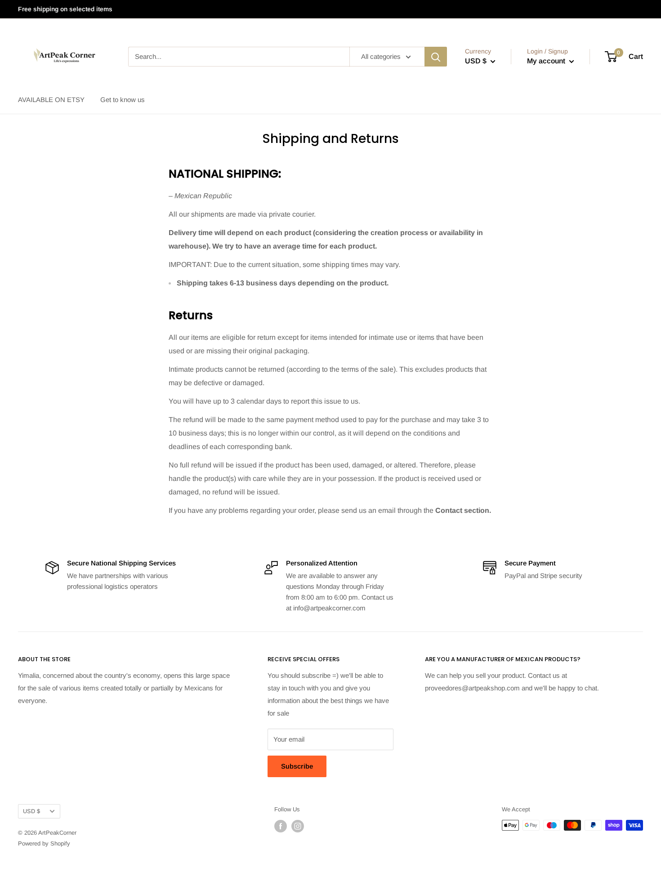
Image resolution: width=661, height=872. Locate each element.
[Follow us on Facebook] (280, 826)
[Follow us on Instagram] (297, 826)
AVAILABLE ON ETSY (51, 99)
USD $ (31, 811)
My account (547, 61)
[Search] (435, 57)
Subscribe (297, 766)
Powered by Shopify (44, 843)
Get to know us (122, 99)
